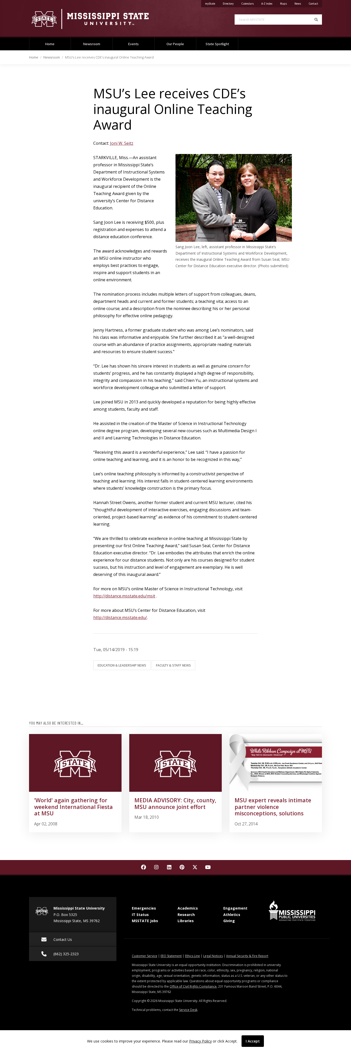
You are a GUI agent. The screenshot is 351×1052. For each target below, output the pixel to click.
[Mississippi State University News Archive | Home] (98, 18)
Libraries (186, 920)
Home (49, 44)
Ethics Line (192, 956)
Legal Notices (213, 956)
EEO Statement (171, 956)
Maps (285, 3)
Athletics (231, 914)
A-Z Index (268, 3)
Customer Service (144, 956)
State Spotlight (217, 44)
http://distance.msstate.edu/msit (124, 596)
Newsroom (91, 44)
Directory (230, 3)
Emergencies (144, 908)
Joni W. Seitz (121, 143)
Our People (175, 44)
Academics (188, 908)
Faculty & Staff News (173, 665)
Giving (229, 920)
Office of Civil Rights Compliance (193, 986)
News (299, 3)
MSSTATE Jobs (145, 920)
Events (133, 44)
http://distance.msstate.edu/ (120, 617)
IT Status (140, 914)
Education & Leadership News (122, 665)
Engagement (235, 908)
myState (212, 3)
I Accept (253, 1041)
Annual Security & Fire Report (247, 956)
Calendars (249, 3)
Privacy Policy (200, 1041)
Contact (315, 3)
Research (186, 914)
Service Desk (188, 1010)
